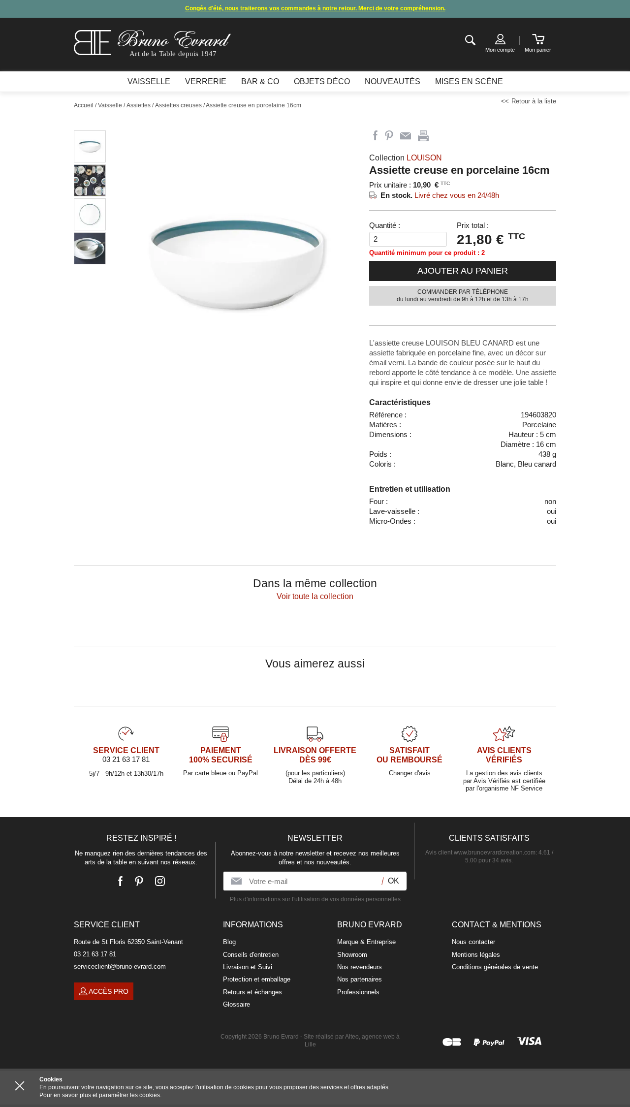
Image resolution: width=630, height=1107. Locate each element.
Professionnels (358, 992)
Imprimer (423, 135)
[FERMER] (20, 1086)
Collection (405, 158)
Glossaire (236, 1004)
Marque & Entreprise (366, 942)
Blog (229, 942)
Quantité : (384, 225)
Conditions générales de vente (495, 967)
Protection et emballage (256, 979)
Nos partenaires (359, 979)
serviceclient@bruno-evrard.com (120, 966)
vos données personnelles (365, 899)
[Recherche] (470, 40)
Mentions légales (476, 954)
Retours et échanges (252, 992)
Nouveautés (392, 81)
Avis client (480, 852)
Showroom (352, 954)
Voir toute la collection (315, 596)
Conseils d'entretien (251, 954)
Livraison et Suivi (247, 967)
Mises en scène (469, 81)
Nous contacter (473, 942)
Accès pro (108, 991)
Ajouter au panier (462, 271)
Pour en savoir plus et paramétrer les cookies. (100, 1095)
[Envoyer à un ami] (405, 135)
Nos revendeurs (359, 967)
